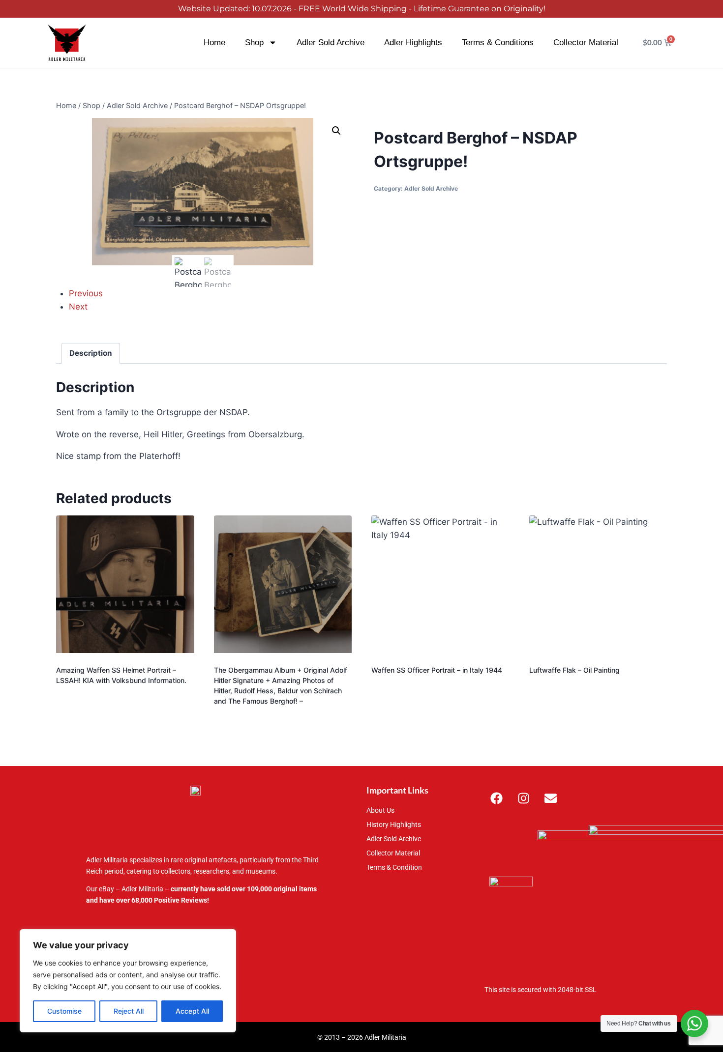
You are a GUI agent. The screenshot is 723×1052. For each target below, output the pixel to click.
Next (78, 307)
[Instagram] (524, 798)
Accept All (192, 1011)
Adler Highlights (413, 42)
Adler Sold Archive (330, 42)
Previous (86, 293)
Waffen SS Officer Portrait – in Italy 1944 (436, 670)
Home (214, 42)
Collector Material (585, 42)
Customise (64, 1011)
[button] (336, 131)
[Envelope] (551, 798)
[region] (128, 980)
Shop (254, 42)
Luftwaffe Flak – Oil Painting (574, 670)
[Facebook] (496, 798)
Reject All (129, 1011)
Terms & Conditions (498, 42)
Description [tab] (90, 353)
